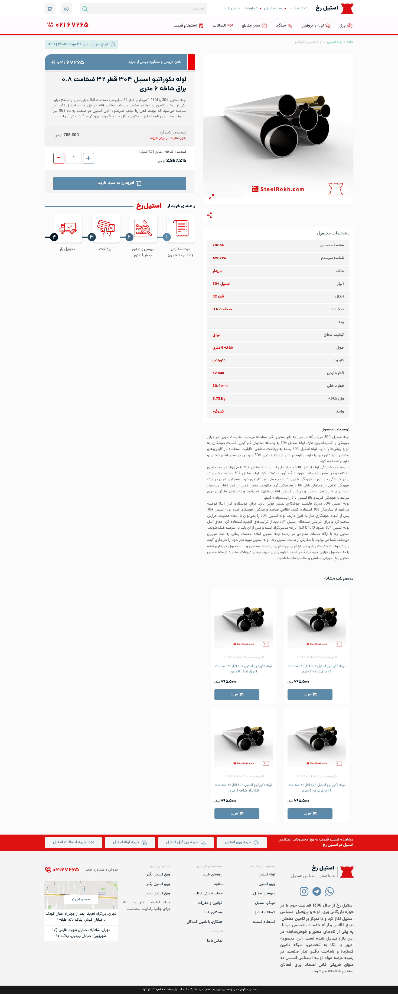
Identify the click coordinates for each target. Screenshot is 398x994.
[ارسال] (85, 8)
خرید (307, 695)
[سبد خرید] (50, 8)
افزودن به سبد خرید (115, 183)
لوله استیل (334, 42)
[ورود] (66, 8)
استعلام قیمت (185, 26)
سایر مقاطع (251, 26)
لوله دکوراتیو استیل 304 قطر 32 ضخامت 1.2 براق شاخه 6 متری (316, 788)
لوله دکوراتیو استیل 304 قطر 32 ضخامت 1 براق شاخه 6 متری (243, 669)
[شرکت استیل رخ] (345, 872)
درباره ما (251, 8)
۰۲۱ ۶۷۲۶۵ (70, 63)
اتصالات (219, 26)
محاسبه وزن (273, 8)
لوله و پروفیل (313, 26)
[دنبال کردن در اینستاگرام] (304, 891)
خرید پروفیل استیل (182, 842)
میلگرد (281, 26)
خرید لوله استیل (126, 842)
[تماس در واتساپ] (329, 891)
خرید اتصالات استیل (69, 842)
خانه (350, 42)
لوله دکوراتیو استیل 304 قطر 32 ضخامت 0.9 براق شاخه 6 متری (243, 788)
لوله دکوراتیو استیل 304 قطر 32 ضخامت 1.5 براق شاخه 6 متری (316, 669)
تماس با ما (232, 8)
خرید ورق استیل (238, 842)
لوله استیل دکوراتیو (308, 42)
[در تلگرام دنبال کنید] (316, 891)
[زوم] (211, 197)
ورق (342, 26)
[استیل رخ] (347, 9)
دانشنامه (301, 8)
